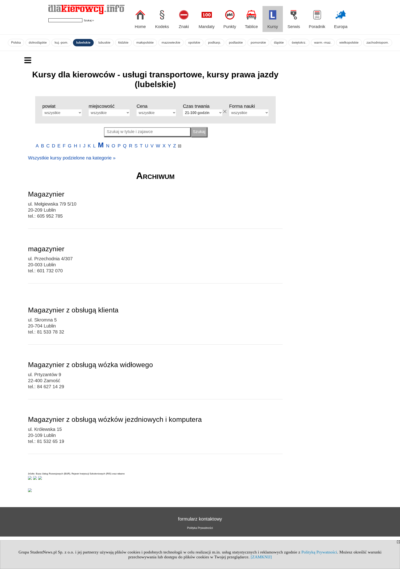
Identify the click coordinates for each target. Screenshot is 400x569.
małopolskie (145, 42)
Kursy (272, 26)
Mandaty (207, 26)
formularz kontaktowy (200, 518)
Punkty (229, 26)
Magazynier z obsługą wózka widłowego (90, 365)
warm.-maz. (322, 42)
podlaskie (236, 42)
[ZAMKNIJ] (261, 557)
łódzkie (123, 42)
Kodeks (162, 26)
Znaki (184, 26)
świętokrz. (299, 42)
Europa (340, 26)
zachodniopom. (377, 42)
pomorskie (258, 42)
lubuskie (104, 42)
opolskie (194, 42)
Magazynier (46, 194)
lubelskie (83, 42)
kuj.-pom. (61, 42)
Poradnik (317, 26)
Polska (16, 42)
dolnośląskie (38, 42)
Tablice (251, 26)
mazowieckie (171, 42)
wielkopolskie (349, 42)
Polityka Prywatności (200, 528)
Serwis (294, 26)
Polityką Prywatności (319, 552)
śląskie (279, 42)
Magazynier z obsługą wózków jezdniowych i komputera (115, 419)
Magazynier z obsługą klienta (73, 310)
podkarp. (214, 42)
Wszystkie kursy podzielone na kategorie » (72, 157)
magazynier (46, 249)
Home (140, 26)
